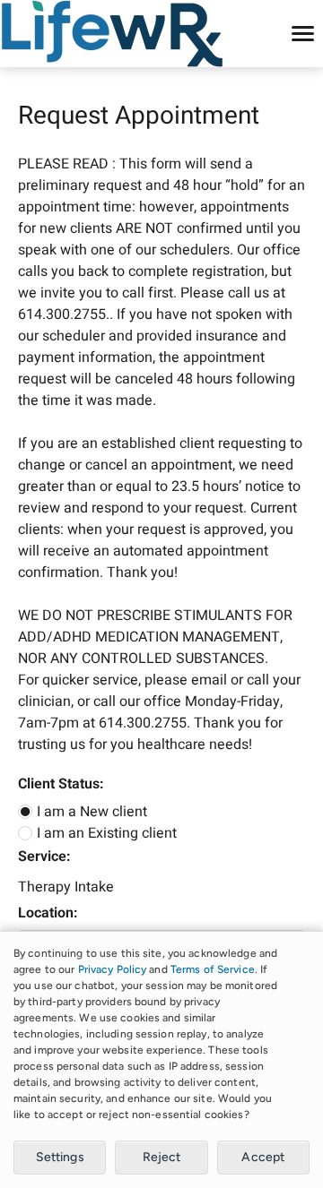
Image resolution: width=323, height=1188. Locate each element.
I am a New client (92, 811)
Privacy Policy (112, 969)
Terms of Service (212, 969)
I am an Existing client (107, 833)
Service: (44, 856)
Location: (47, 913)
